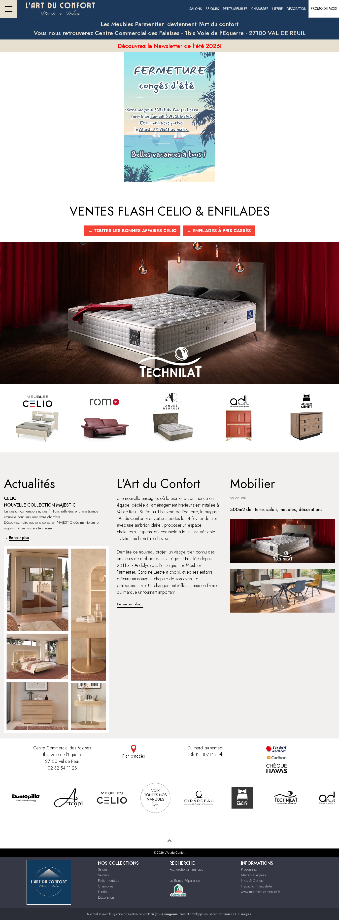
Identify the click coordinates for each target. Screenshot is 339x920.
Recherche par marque (186, 869)
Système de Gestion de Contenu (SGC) (145, 914)
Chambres (259, 9)
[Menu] (8, 9)
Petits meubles (235, 9)
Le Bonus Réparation (185, 880)
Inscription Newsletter (257, 886)
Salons (195, 9)
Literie (277, 9)
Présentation (250, 869)
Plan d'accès (133, 756)
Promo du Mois (324, 9)
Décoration (296, 9)
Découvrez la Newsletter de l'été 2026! (170, 45)
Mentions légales (253, 875)
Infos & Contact (252, 880)
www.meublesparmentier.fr (260, 891)
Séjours (212, 9)
